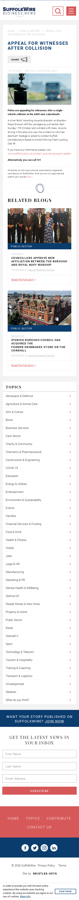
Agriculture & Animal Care (22, 404)
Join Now (54, 721)
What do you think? (17, 700)
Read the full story (22, 279)
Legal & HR (13, 564)
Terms (62, 865)
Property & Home (16, 612)
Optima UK (12, 596)
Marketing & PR (15, 580)
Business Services (17, 428)
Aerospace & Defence (19, 396)
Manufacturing (15, 572)
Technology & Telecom (20, 652)
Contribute (59, 818)
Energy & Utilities (16, 484)
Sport (9, 644)
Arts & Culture (14, 412)
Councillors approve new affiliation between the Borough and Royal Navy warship (39, 261)
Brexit (9, 420)
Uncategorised (15, 684)
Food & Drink (13, 532)
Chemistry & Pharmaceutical (23, 452)
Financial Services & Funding (23, 524)
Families (11, 516)
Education (12, 476)
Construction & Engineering (23, 460)
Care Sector (13, 436)
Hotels (10, 548)
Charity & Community (19, 444)
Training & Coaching (18, 668)
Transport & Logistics (19, 676)
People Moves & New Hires (23, 604)
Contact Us (39, 827)
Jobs (9, 556)
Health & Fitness (16, 540)
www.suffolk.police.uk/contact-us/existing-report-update (39, 153)
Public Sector (30, 31)
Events (10, 508)
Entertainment (15, 492)
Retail (9, 628)
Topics (33, 818)
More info (25, 896)
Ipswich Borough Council (41, 270)
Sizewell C (12, 636)
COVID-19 (12, 468)
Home (11, 31)
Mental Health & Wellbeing (22, 588)
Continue (65, 891)
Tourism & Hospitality (19, 660)
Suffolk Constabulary (41, 71)
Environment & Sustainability (23, 500)
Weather (11, 692)
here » (30, 177)
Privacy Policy (46, 865)
